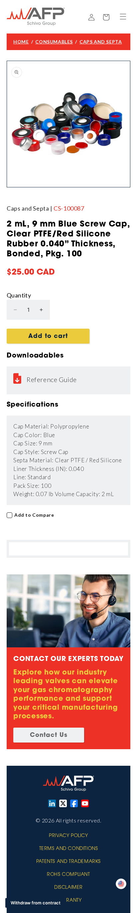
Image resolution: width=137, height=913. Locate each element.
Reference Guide (52, 379)
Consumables (54, 41)
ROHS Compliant (68, 875)
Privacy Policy (68, 836)
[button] (123, 16)
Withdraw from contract (36, 902)
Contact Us (49, 736)
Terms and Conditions (68, 849)
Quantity (19, 295)
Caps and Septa (100, 41)
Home (21, 41)
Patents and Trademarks (68, 862)
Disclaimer (68, 887)
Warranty (69, 900)
